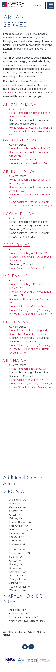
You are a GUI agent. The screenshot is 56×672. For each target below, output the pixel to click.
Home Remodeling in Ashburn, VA (28, 253)
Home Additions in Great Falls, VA (28, 163)
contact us (23, 92)
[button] (25, 646)
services (8, 92)
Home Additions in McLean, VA (26, 306)
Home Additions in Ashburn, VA (26, 268)
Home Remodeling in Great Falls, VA (29, 148)
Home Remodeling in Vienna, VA (27, 368)
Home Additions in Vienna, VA (26, 379)
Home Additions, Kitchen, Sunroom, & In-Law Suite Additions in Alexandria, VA (30, 131)
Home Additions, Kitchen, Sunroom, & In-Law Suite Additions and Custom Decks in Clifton (30, 349)
